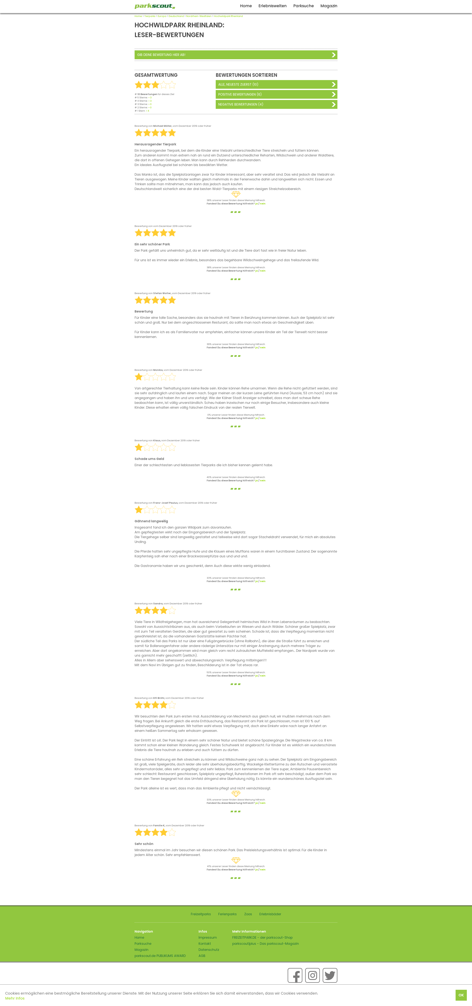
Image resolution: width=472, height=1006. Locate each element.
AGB (202, 956)
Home (246, 5)
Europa (162, 16)
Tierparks (149, 16)
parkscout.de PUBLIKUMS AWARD (160, 956)
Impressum (208, 937)
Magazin (328, 5)
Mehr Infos (15, 998)
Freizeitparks (201, 914)
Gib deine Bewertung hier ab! (161, 55)
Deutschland (176, 16)
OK (461, 995)
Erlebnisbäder (270, 914)
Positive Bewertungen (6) (240, 94)
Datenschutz (209, 950)
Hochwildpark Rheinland (228, 16)
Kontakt (205, 943)
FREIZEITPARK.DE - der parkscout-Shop (262, 937)
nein (263, 203)
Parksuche (303, 5)
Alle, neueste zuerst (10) (238, 84)
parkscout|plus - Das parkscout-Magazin (265, 943)
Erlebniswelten (272, 5)
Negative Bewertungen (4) (240, 104)
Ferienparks (227, 914)
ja (256, 203)
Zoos (248, 914)
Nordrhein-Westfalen (198, 16)
